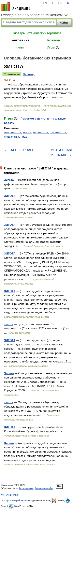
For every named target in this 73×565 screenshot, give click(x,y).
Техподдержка (26, 488)
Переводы (53, 40)
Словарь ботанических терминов (36, 33)
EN (45, 3)
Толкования (19, 40)
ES (60, 3)
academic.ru (15, 6)
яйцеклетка (11, 136)
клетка (27, 132)
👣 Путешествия (9, 495)
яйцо (24, 136)
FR (67, 3)
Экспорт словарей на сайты (15, 500)
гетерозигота (12, 132)
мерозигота (40, 132)
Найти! (64, 22)
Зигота (9, 179)
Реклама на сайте (44, 488)
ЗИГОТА (9, 195)
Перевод (28, 74)
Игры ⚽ (53, 47)
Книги (20, 47)
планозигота (58, 132)
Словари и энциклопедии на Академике (34, 15)
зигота (8, 324)
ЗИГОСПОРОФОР (22, 150)
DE (52, 3)
